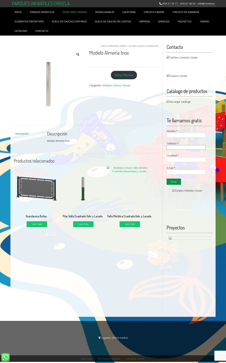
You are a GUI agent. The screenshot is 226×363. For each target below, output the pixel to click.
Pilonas (132, 46)
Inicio (18, 12)
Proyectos (184, 21)
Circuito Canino (154, 12)
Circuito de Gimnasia (186, 12)
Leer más (37, 224)
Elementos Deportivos (29, 21)
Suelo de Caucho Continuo (69, 21)
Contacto (41, 30)
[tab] (28, 134)
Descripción (22, 133)
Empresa (144, 21)
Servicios (164, 21)
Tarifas (204, 21)
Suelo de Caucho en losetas (113, 21)
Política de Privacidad (109, 359)
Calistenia (129, 12)
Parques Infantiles (42, 12)
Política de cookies (134, 359)
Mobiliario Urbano (75, 12)
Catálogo (21, 30)
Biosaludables (104, 12)
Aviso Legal (86, 359)
